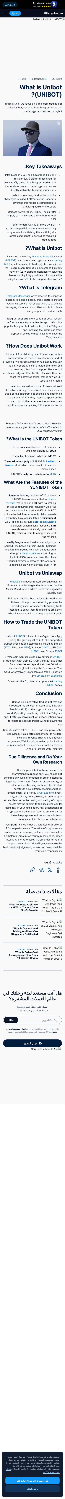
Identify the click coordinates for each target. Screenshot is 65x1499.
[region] (32, 1474)
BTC (7, 647)
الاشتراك (15, 13)
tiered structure (31, 553)
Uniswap (15, 581)
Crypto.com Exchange (49, 675)
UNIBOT (10, 260)
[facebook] (58, 870)
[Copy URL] (32, 870)
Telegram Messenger (18, 295)
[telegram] (41, 870)
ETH (26, 647)
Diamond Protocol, (43, 256)
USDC (35, 651)
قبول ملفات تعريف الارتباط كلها (32, 1480)
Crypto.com (44, 792)
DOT (46, 647)
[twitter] (50, 870)
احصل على (10, 4)
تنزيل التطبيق (30, 1043)
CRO (58, 651)
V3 (26, 279)
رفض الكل (32, 1488)
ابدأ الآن (11, 1020)
